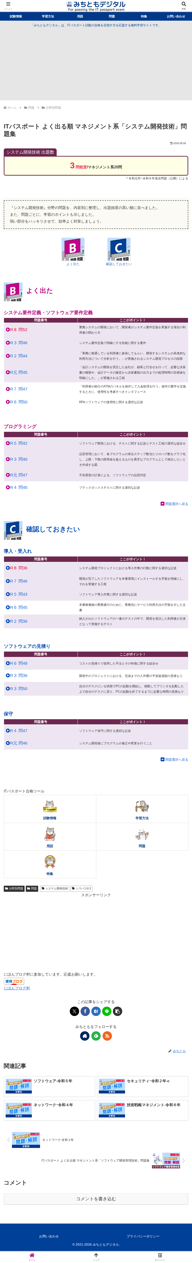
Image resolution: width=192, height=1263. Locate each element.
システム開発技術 (56, 888)
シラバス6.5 (83, 888)
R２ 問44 (18, 356)
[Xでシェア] (74, 1011)
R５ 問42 (18, 443)
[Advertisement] (96, 63)
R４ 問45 (18, 487)
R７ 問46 (18, 581)
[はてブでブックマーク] (96, 1011)
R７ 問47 (18, 389)
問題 (34, 888)
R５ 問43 (18, 594)
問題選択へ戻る (176, 504)
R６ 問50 (18, 402)
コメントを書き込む (96, 1198)
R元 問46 (18, 743)
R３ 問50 (18, 688)
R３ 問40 (18, 459)
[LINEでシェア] (106, 1011)
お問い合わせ (49, 1236)
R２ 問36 (18, 621)
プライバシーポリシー (143, 1236)
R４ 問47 (18, 730)
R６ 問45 (18, 607)
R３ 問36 (18, 675)
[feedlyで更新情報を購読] (96, 1036)
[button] (117, 1011)
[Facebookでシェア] (85, 1011)
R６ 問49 (18, 663)
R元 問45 (18, 372)
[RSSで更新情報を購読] (107, 1036)
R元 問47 (18, 475)
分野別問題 (16, 888)
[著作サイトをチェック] (84, 1036)
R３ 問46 (18, 342)
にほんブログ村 (17, 988)
